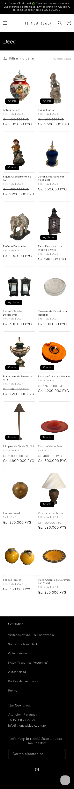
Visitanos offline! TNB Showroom (31, 635)
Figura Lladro (46, 110)
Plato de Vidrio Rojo (50, 446)
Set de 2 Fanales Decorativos (13, 313)
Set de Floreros (12, 580)
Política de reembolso (23, 681)
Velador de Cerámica (50, 513)
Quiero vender (18, 653)
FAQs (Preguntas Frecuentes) (28, 663)
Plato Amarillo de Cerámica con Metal (54, 581)
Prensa (12, 691)
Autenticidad (17, 672)
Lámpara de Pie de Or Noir (19, 446)
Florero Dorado (12, 513)
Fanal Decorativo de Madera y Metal (50, 248)
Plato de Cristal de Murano (54, 376)
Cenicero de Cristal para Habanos (52, 313)
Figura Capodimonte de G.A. (17, 178)
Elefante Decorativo (15, 246)
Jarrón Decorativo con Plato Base (51, 178)
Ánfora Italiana (11, 110)
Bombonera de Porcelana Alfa (17, 378)
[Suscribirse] (61, 754)
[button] (5, 22)
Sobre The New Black (23, 644)
